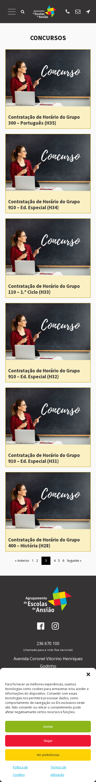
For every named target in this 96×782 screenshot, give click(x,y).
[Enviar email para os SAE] (77, 11)
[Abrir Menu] (11, 11)
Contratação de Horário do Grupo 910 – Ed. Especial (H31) (44, 458)
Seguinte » (74, 560)
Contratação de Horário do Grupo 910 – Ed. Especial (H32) (44, 373)
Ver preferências (48, 755)
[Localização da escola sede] (88, 11)
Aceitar (48, 727)
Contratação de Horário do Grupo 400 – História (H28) (44, 543)
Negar (48, 741)
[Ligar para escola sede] (67, 11)
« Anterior (22, 560)
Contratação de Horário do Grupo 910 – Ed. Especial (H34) (44, 204)
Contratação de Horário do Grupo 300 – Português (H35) (44, 120)
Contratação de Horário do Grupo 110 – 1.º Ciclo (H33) (44, 289)
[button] (88, 674)
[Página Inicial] (45, 11)
